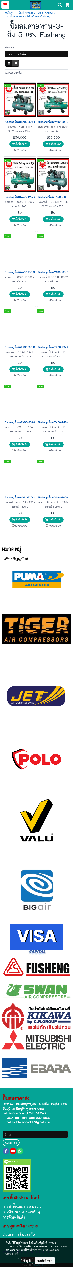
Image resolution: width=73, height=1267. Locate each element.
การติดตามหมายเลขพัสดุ (21, 1211)
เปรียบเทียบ (21, 150)
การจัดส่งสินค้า (14, 1217)
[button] (58, 5)
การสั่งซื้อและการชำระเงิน (22, 1206)
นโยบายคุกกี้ (11, 1253)
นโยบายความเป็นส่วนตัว (41, 1250)
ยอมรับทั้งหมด (44, 1260)
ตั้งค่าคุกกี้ (26, 1260)
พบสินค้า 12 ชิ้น (13, 73)
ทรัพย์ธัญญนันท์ (16, 559)
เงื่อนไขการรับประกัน (19, 1234)
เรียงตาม (11, 47)
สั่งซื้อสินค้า (21, 144)
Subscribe (11, 1142)
